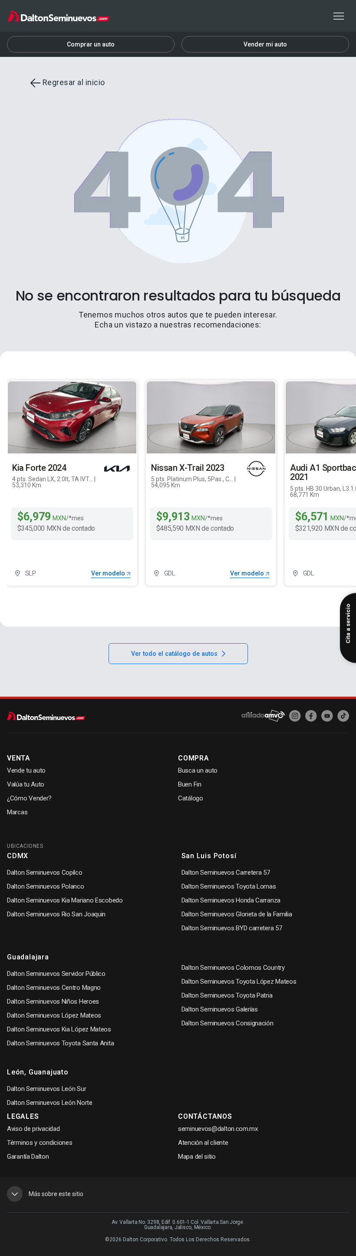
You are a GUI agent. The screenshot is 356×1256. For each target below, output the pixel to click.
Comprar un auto (91, 44)
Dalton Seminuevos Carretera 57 (225, 872)
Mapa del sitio (197, 1156)
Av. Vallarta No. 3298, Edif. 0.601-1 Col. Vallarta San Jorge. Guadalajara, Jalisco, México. (178, 1225)
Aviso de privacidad (33, 1129)
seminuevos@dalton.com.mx (218, 1129)
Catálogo (190, 798)
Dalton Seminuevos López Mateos (54, 1015)
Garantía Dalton (28, 1156)
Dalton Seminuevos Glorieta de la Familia (236, 914)
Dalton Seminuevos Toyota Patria (227, 995)
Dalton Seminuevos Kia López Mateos (59, 1029)
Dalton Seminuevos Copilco (44, 872)
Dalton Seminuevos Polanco (45, 886)
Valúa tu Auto (25, 784)
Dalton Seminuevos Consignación (227, 1023)
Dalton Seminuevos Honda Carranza (230, 900)
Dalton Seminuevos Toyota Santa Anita (60, 1043)
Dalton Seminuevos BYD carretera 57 (231, 928)
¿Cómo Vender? (29, 798)
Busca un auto (198, 770)
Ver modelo (108, 573)
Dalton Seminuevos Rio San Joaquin (56, 914)
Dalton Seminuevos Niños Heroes (53, 1001)
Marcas (17, 812)
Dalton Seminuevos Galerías (219, 1009)
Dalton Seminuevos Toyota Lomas (228, 886)
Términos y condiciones (39, 1143)
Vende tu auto (26, 770)
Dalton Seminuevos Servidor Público (56, 974)
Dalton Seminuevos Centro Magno (54, 988)
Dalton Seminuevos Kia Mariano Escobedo (65, 900)
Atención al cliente (203, 1143)
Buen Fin (189, 784)
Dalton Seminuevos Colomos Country (233, 968)
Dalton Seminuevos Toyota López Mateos (239, 981)
